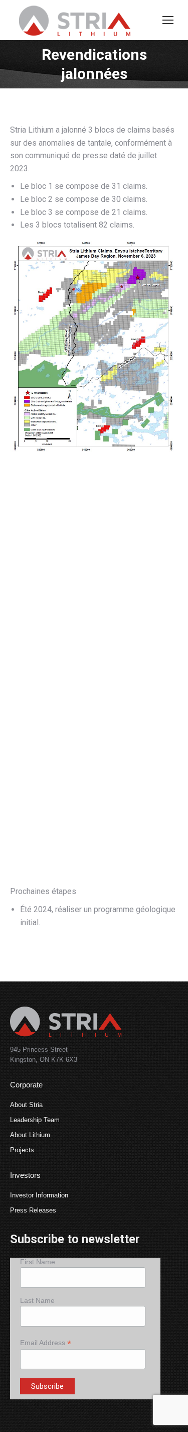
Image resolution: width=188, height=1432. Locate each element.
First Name (37, 1262)
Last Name (37, 1300)
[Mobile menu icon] (168, 20)
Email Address (45, 1343)
